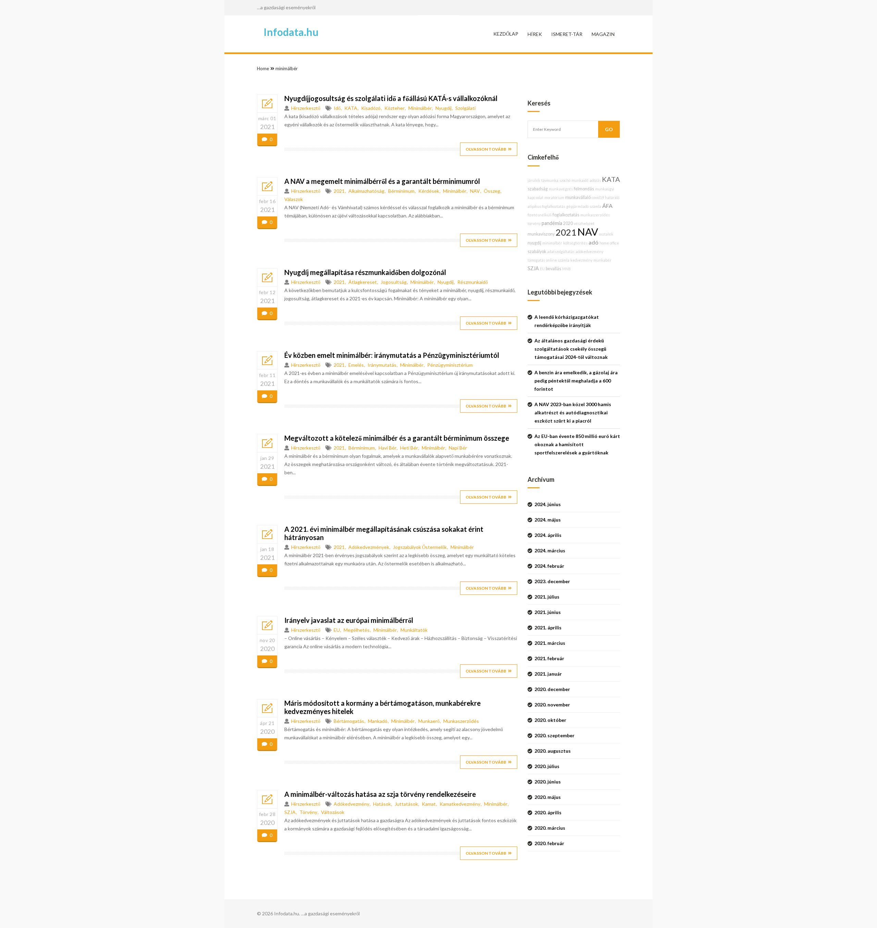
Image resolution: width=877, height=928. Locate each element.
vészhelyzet (584, 223)
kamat (429, 804)
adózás (595, 180)
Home (263, 68)
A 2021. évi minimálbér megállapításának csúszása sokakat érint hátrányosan (383, 533)
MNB (566, 268)
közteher (394, 108)
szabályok (537, 251)
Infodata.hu (291, 32)
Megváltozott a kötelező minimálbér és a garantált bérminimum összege (396, 438)
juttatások (406, 804)
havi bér (387, 448)
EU (337, 630)
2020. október (550, 720)
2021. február (549, 658)
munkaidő (580, 180)
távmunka (549, 180)
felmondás (584, 188)
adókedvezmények (368, 547)
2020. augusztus (552, 751)
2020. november (552, 704)
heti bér (409, 448)
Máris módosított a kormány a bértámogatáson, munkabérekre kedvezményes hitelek (382, 707)
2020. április (547, 812)
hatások (382, 804)
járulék (534, 180)
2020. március (549, 828)
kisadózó (371, 108)
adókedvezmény (351, 804)
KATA (350, 108)
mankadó (377, 721)
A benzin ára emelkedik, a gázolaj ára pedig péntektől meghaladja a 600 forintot (576, 380)
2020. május (547, 797)
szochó (564, 180)
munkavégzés (561, 189)
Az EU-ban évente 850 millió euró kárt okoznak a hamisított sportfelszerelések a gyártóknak (577, 444)
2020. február (549, 843)
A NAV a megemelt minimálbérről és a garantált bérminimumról (382, 181)
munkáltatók (414, 630)
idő (337, 108)
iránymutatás (382, 365)
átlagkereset (362, 282)
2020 (568, 223)
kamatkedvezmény (460, 804)
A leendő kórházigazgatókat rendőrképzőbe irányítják (566, 321)
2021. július (546, 597)
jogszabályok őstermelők (420, 547)
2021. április (547, 627)
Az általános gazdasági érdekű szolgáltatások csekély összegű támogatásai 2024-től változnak (571, 349)
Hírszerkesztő (305, 108)
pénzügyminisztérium (450, 365)
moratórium (554, 197)
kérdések (428, 191)
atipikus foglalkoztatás (546, 206)
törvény (308, 812)
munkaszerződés (461, 721)
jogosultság (394, 282)
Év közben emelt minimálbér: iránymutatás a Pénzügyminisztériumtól (391, 355)
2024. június (547, 504)
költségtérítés (575, 243)
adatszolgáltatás (561, 251)
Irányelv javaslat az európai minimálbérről (348, 620)
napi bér (458, 448)
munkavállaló (578, 197)
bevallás (553, 268)
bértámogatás (349, 721)
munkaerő (429, 721)
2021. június (547, 612)
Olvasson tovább (486, 149)
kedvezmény (581, 260)
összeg (492, 191)
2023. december (552, 581)
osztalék (606, 234)
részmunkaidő (472, 282)
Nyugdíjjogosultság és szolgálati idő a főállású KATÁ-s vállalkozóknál (390, 98)
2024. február (549, 566)
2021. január (548, 674)
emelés (356, 365)
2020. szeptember (554, 735)
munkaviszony (541, 234)
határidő (612, 197)
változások (332, 812)
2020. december (552, 689)
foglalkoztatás (566, 214)
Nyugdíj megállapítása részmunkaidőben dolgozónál (365, 272)
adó (593, 242)
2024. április (547, 535)
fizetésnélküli (540, 215)
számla (595, 206)
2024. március (549, 550)
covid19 (598, 197)
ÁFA (607, 205)
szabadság (538, 188)
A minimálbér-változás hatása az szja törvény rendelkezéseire (380, 794)
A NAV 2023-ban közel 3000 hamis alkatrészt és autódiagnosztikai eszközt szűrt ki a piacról (572, 412)
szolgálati (465, 108)
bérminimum (401, 191)
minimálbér (286, 68)
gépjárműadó (577, 206)
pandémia (552, 223)
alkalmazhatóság (366, 191)
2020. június (547, 782)
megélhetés (357, 630)
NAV (475, 191)
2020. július (546, 766)
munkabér (602, 260)
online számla (557, 260)
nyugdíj (443, 108)
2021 (339, 191)
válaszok (293, 199)
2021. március (549, 643)
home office (609, 243)
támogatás (536, 260)
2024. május (547, 520)
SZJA (290, 812)
